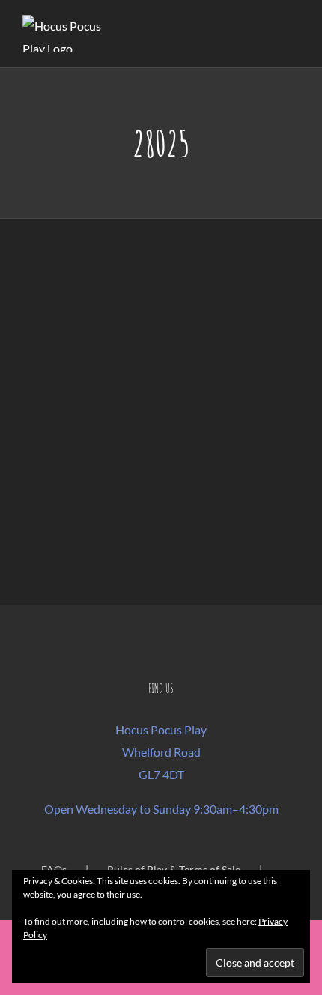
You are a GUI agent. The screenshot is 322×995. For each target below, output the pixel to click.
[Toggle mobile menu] (294, 34)
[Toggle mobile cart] (267, 34)
